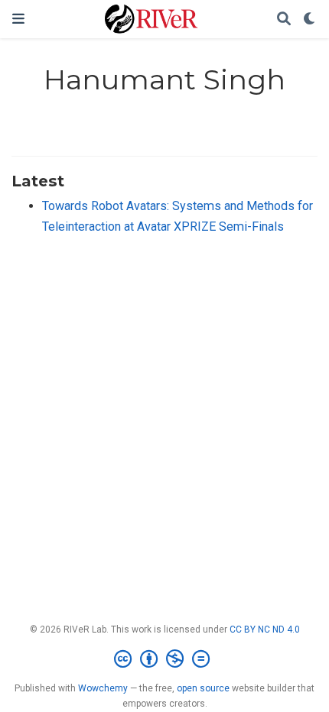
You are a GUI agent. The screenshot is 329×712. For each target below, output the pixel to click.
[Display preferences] (310, 19)
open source (203, 688)
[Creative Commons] (165, 659)
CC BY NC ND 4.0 (265, 629)
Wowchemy (103, 688)
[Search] (284, 19)
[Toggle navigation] (18, 18)
